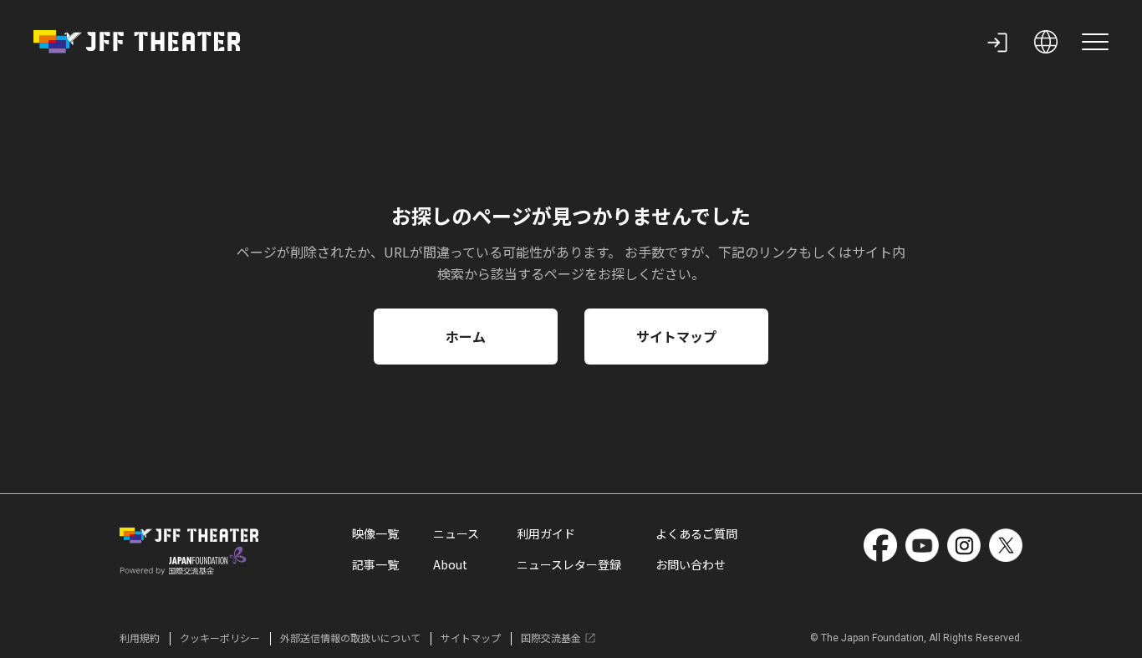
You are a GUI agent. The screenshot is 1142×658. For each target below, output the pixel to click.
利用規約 (140, 637)
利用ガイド (546, 533)
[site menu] (1095, 41)
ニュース (456, 533)
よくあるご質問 (696, 533)
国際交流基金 (551, 637)
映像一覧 (375, 533)
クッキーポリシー (220, 637)
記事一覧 (375, 564)
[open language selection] (1045, 41)
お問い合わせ (690, 564)
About (450, 564)
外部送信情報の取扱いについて (350, 637)
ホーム (466, 336)
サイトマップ (676, 336)
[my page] (997, 41)
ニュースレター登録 (569, 564)
